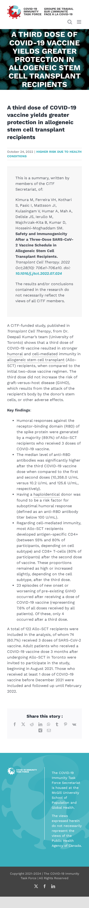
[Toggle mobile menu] (79, 21)
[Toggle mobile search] (69, 21)
